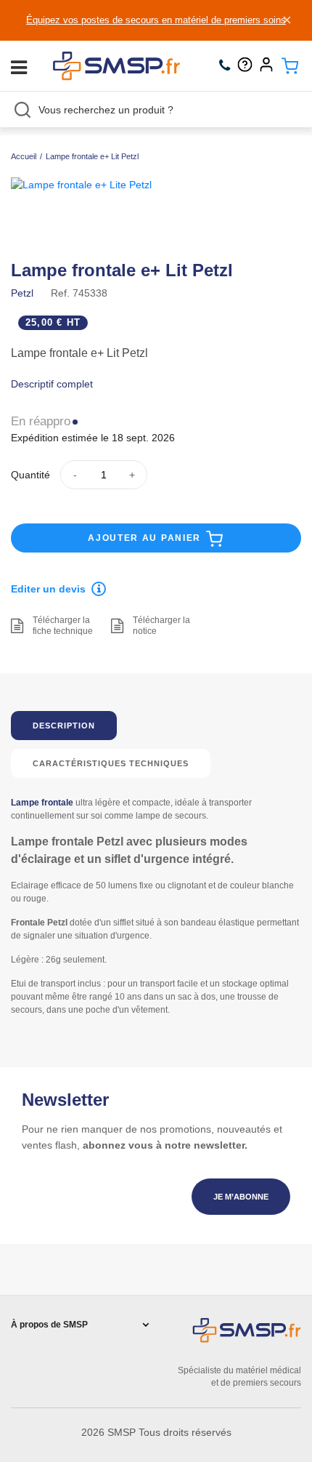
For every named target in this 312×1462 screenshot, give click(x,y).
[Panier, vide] (290, 66)
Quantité (30, 475)
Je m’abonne (240, 1196)
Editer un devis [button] (48, 589)
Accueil (23, 156)
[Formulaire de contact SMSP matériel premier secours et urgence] (248, 66)
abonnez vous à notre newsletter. (165, 1145)
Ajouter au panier (146, 538)
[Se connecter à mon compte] (270, 66)
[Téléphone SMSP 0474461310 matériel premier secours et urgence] (228, 66)
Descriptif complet (52, 384)
